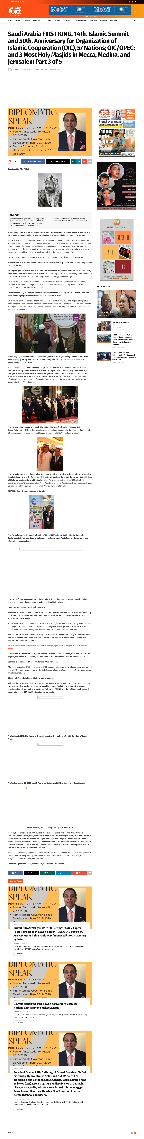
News (18, 21)
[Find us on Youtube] (135, 2)
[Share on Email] (84, 161)
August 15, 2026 (25, 943)
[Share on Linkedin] (78, 161)
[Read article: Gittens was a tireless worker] (104, 326)
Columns (67, 21)
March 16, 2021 (104, 315)
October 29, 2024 (119, 362)
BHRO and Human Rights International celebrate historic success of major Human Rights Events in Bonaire (122, 339)
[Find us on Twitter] (132, 2)
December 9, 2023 (28, 69)
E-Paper (103, 21)
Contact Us (115, 21)
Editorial (37, 21)
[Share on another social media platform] (89, 161)
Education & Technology (86, 21)
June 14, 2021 (117, 328)
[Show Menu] (135, 11)
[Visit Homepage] (15, 11)
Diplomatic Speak (54, 69)
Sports (27, 21)
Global (58, 21)
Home (10, 21)
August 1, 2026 (25, 1099)
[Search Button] (135, 21)
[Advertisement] (72, 88)
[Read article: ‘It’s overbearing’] (116, 304)
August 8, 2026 (25, 1012)
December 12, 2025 (119, 347)
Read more (20, 953)
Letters (48, 21)
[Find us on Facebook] (129, 2)
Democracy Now (25, 27)
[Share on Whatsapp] (73, 161)
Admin (17, 69)
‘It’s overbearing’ (106, 312)
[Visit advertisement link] (116, 133)
